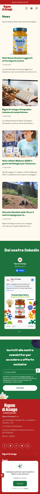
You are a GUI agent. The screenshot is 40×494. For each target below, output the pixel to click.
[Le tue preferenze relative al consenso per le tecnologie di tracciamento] (38, 370)
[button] (2, 475)
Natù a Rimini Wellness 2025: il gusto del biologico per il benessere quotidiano (19, 162)
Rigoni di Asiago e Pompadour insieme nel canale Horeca (17, 111)
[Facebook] (4, 445)
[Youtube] (22, 445)
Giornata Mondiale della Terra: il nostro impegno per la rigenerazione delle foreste (18, 214)
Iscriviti (20, 388)
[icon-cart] (31, 8)
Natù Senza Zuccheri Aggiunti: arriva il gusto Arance (17, 59)
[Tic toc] (16, 445)
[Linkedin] (27, 445)
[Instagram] (10, 445)
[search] (26, 8)
